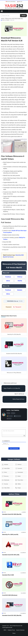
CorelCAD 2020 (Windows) (9, 595)
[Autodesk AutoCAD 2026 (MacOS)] (14, 503)
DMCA (5, 630)
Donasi (14, 633)
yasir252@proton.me (7, 627)
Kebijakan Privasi (11, 630)
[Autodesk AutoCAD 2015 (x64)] (14, 544)
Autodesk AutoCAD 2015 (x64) (10, 554)
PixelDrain (8, 276)
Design (3, 20)
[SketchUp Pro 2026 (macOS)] (14, 524)
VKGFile (20, 280)
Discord (13, 413)
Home (2, 18)
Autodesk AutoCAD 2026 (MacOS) (11, 514)
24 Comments (23, 572)
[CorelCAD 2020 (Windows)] (14, 584)
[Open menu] (1, 11)
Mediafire (19, 290)
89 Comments (23, 613)
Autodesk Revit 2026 (8, 575)
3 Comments (23, 532)
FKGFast (19, 276)
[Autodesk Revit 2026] (14, 564)
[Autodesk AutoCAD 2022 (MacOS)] (14, 605)
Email (9, 413)
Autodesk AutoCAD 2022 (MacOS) (11, 615)
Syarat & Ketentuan (20, 630)
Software (7, 20)
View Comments (14, 448)
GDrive (8, 280)
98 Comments (23, 552)
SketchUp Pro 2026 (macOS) (10, 534)
